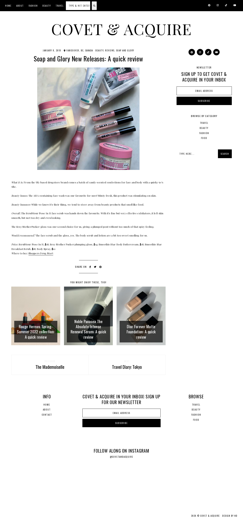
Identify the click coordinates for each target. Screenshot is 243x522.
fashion (204, 133)
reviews (109, 50)
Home (8, 5)
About (20, 5)
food (204, 138)
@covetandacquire (121, 456)
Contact (47, 414)
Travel (59, 5)
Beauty (47, 5)
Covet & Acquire (121, 29)
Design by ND (229, 515)
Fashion (33, 5)
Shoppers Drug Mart (40, 253)
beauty (99, 50)
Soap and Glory (125, 50)
